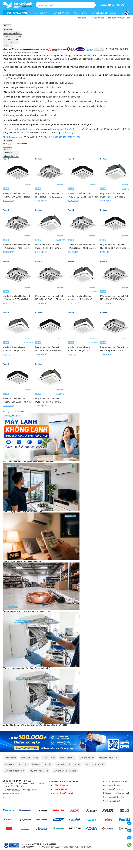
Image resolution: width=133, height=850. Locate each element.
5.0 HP (13, 52)
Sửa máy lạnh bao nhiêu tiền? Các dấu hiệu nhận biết (27, 668)
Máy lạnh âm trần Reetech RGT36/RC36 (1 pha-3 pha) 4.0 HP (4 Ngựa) (114, 246)
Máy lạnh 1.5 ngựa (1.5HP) (16, 764)
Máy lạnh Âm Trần (61, 12)
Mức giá (7, 45)
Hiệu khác (99, 49)
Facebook (7, 797)
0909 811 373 (118, 5)
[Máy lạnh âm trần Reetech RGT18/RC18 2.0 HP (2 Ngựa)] (18, 173)
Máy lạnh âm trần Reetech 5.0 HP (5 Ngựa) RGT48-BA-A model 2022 (114, 297)
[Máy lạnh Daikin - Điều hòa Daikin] (16, 49)
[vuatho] (66, 741)
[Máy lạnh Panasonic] (25, 810)
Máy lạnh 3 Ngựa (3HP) (95, 764)
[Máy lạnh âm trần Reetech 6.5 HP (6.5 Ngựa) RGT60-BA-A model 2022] (115, 326)
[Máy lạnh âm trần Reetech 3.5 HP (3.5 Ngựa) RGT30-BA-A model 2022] (83, 224)
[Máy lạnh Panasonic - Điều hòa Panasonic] (34, 49)
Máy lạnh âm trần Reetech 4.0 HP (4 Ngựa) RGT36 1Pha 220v (50, 297)
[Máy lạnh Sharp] (41, 819)
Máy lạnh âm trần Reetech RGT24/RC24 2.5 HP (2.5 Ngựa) (83, 195)
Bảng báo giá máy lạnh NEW (115, 781)
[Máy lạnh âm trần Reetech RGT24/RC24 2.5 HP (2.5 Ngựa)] (83, 173)
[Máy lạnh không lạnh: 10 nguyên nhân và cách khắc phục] (41, 436)
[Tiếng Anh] (127, 13)
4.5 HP (8, 52)
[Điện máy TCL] (8, 828)
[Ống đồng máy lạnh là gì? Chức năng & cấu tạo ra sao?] (41, 586)
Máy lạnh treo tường (40, 12)
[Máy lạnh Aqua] (91, 828)
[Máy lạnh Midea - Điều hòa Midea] (89, 49)
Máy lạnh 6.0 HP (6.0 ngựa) (65, 770)
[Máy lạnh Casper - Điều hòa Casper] (61, 49)
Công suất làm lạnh (12, 33)
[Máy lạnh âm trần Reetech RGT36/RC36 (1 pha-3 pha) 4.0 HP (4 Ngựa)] (115, 224)
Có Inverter (21, 52)
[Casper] (124, 828)
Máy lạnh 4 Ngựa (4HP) (14, 770)
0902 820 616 (105, 5)
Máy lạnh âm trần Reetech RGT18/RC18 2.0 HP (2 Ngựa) (17, 195)
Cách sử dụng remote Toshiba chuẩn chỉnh (22, 561)
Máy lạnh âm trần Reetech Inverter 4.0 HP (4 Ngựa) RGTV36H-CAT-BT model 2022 (17, 349)
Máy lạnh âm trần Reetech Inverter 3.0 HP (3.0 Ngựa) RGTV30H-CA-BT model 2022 (82, 297)
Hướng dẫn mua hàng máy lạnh (116, 793)
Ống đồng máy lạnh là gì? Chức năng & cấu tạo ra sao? (27, 611)
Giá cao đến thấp (11, 156)
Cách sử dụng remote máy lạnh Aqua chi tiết (22, 511)
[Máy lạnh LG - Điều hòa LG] (71, 49)
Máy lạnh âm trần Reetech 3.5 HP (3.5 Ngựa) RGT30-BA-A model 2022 (81, 246)
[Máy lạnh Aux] (108, 810)
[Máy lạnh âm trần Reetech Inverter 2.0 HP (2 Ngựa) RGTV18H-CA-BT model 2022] (115, 173)
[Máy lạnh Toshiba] (58, 810)
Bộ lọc (6, 26)
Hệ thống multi (49, 757)
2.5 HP (118, 49)
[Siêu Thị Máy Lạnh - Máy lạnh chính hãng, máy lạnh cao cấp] (17, 5)
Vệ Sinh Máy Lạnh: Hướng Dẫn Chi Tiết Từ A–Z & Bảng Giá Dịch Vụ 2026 (35, 725)
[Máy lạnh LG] (124, 810)
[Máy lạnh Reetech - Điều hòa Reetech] (80, 49)
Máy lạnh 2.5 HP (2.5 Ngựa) (68, 764)
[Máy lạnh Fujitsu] (108, 819)
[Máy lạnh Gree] (108, 828)
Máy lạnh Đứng (80, 12)
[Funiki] (124, 819)
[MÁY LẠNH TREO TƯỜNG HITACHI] (75, 828)
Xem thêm (8, 140)
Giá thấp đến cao (11, 152)
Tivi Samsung (10, 757)
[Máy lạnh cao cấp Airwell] (7, 49)
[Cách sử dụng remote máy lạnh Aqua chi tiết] (41, 486)
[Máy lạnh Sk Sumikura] (25, 819)
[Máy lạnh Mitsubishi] (41, 810)
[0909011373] (129, 823)
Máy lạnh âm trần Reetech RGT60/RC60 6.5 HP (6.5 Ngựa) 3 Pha (18, 400)
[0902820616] (129, 830)
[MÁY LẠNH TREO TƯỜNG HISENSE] (58, 828)
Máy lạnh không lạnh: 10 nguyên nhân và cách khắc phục (28, 461)
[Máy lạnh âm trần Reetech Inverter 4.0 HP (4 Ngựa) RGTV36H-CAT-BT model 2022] (18, 326)
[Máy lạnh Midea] (91, 819)
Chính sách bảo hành (112, 785)
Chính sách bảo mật (111, 800)
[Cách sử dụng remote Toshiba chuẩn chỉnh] (41, 536)
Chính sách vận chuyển (113, 789)
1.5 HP (107, 49)
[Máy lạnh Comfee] (75, 819)
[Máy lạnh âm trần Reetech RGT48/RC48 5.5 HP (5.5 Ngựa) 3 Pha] (50, 326)
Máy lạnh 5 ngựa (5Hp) (39, 770)
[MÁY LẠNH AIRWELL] (41, 828)
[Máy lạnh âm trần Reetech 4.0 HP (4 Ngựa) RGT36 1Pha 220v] (50, 275)
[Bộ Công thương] (11, 845)
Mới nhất (7, 149)
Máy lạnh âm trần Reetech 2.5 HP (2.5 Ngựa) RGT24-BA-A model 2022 (16, 246)
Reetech (7, 29)
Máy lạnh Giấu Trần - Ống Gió (104, 12)
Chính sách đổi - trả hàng (113, 797)
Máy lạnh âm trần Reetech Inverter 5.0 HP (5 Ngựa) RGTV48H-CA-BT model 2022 (82, 349)
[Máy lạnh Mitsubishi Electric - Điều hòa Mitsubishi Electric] (52, 49)
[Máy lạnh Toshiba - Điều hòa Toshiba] (43, 49)
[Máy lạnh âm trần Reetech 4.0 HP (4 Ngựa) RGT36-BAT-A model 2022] (18, 275)
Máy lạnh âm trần (87, 757)
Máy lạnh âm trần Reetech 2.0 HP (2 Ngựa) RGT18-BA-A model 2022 (49, 195)
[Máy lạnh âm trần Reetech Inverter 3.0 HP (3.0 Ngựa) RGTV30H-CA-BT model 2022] (83, 275)
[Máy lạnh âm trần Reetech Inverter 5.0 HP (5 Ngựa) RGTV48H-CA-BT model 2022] (83, 326)
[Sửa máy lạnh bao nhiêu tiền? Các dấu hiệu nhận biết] (41, 639)
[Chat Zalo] (129, 837)
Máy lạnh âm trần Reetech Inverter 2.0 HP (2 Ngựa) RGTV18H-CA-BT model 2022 (114, 195)
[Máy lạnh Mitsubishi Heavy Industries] (25, 49)
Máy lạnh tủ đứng (67, 757)
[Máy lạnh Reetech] (8, 819)
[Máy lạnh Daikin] (8, 810)
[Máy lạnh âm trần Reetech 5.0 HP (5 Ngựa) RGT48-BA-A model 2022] (115, 275)
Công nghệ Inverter (12, 36)
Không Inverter (32, 52)
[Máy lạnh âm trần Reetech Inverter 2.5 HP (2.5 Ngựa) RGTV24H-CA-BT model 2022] (50, 224)
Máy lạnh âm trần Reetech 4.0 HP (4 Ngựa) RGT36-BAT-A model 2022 (16, 297)
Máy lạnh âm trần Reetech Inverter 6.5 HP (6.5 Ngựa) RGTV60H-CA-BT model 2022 (49, 400)
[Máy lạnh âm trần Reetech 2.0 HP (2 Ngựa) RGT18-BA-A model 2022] (50, 173)
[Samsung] (58, 819)
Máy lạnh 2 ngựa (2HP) (42, 764)
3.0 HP (124, 49)
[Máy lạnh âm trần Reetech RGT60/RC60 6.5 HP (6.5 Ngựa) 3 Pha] (18, 378)
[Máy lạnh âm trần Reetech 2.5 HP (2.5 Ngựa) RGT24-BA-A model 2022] (18, 224)
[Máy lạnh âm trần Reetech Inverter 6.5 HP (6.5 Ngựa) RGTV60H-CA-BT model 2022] (50, 378)
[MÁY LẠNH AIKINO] (75, 810)
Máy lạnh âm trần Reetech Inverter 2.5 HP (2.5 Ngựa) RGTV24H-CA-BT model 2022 (49, 246)
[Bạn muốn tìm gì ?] (87, 5)
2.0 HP (113, 49)
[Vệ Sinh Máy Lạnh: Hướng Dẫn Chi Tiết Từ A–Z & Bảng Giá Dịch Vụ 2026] (41, 696)
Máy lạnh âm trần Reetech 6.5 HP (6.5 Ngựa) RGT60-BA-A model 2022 (114, 349)
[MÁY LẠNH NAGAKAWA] (25, 828)
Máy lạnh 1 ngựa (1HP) (109, 757)
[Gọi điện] (129, 844)
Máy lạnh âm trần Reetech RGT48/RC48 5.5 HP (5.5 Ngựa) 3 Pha (50, 349)
